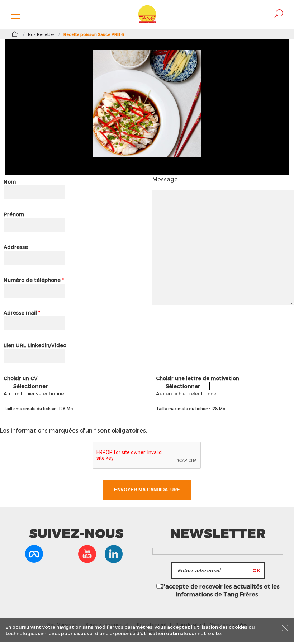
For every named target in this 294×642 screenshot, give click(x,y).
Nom (10, 182)
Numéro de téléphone (34, 280)
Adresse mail (22, 313)
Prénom (14, 214)
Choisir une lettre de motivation (197, 378)
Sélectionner (30, 386)
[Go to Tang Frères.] (14, 34)
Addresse (16, 247)
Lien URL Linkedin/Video (35, 345)
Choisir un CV (21, 378)
